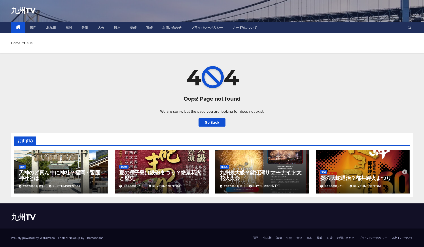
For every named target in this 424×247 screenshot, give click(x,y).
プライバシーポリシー (207, 27)
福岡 (69, 27)
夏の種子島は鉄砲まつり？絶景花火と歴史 (160, 175)
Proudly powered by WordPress (33, 238)
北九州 (51, 27)
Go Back (212, 122)
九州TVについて (245, 27)
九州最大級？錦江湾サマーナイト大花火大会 (260, 175)
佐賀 (85, 27)
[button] (409, 27)
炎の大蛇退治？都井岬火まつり (356, 178)
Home (15, 43)
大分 (101, 27)
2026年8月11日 (134, 186)
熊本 (117, 27)
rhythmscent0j (66, 186)
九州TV (23, 10)
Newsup (74, 238)
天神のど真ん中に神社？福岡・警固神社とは (59, 175)
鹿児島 (124, 166)
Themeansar (94, 238)
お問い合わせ (172, 27)
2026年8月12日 (34, 186)
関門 (33, 27)
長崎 (133, 27)
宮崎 (149, 27)
